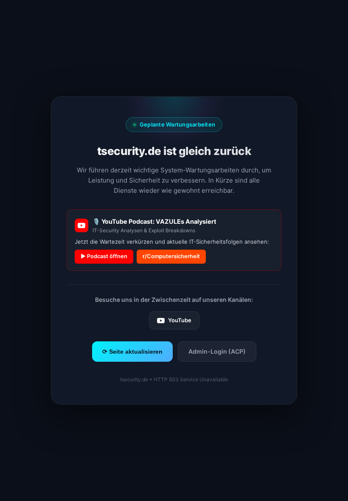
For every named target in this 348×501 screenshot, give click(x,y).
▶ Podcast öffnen (104, 256)
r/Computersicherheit (171, 256)
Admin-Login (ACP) (217, 351)
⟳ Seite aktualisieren (132, 351)
